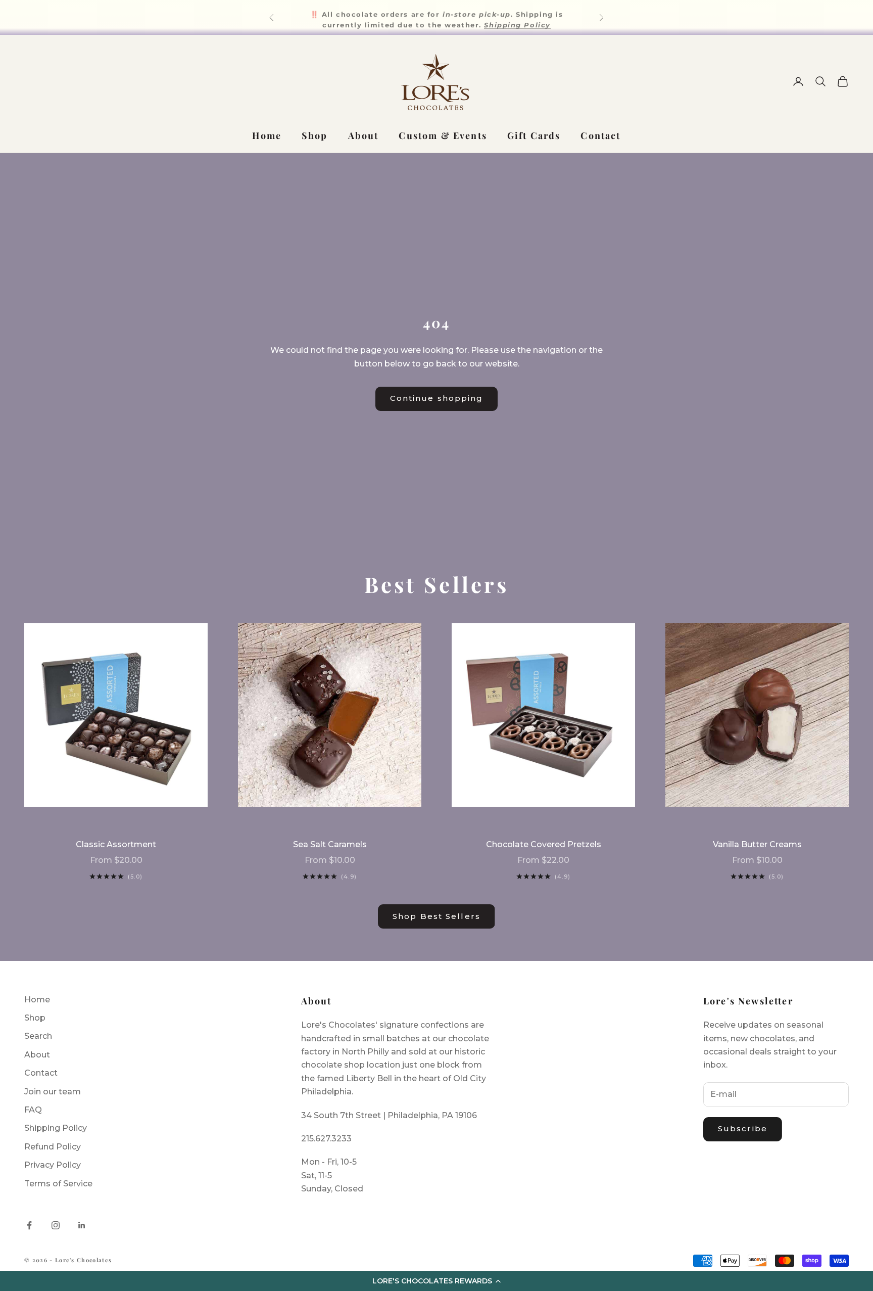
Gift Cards (534, 135)
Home (266, 135)
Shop (315, 135)
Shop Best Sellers (436, 916)
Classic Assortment (116, 844)
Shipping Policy (55, 1128)
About (363, 135)
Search (38, 1036)
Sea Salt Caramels (330, 844)
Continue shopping (436, 398)
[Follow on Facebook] (29, 1225)
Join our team (52, 1091)
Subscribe (742, 1128)
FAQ (33, 1110)
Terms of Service (58, 1183)
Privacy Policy (52, 1165)
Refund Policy (52, 1146)
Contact (600, 135)
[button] (436, 1281)
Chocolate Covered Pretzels (543, 844)
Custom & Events (443, 135)
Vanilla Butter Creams (757, 844)
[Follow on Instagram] (56, 1225)
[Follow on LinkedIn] (82, 1225)
